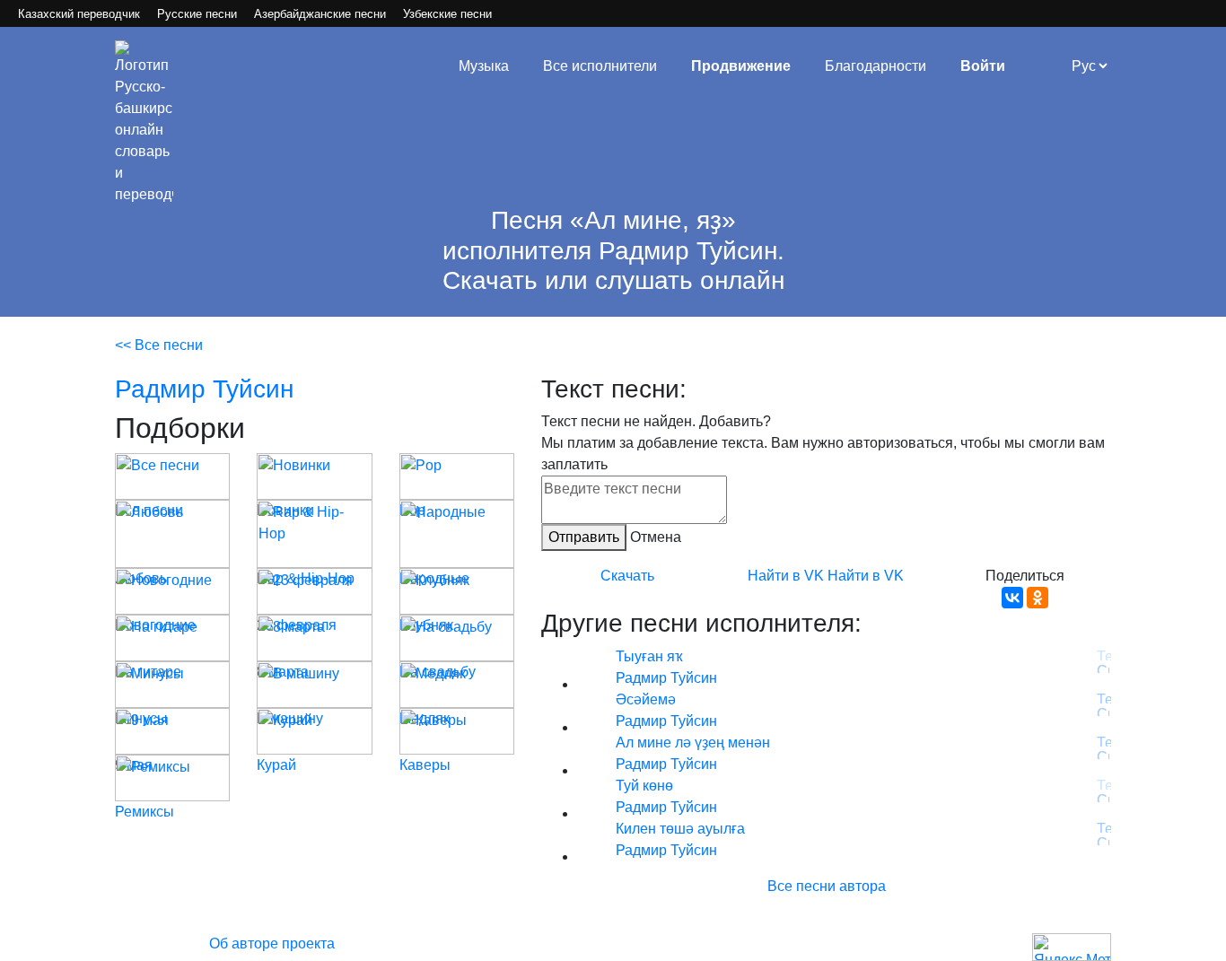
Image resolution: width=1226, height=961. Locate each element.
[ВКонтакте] (1012, 597)
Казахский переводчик (79, 14)
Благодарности (875, 66)
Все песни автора (826, 886)
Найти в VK (786, 575)
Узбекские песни (447, 14)
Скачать (627, 575)
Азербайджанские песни (320, 14)
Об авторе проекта (272, 943)
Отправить (583, 537)
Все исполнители (600, 66)
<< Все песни (159, 345)
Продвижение (741, 66)
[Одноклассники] (1037, 597)
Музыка (484, 66)
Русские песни (197, 14)
